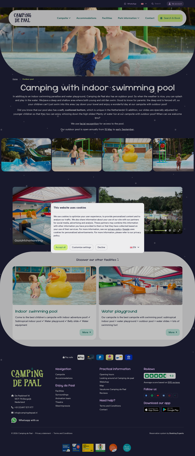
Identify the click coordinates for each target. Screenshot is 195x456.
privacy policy (114, 229)
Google (125, 229)
